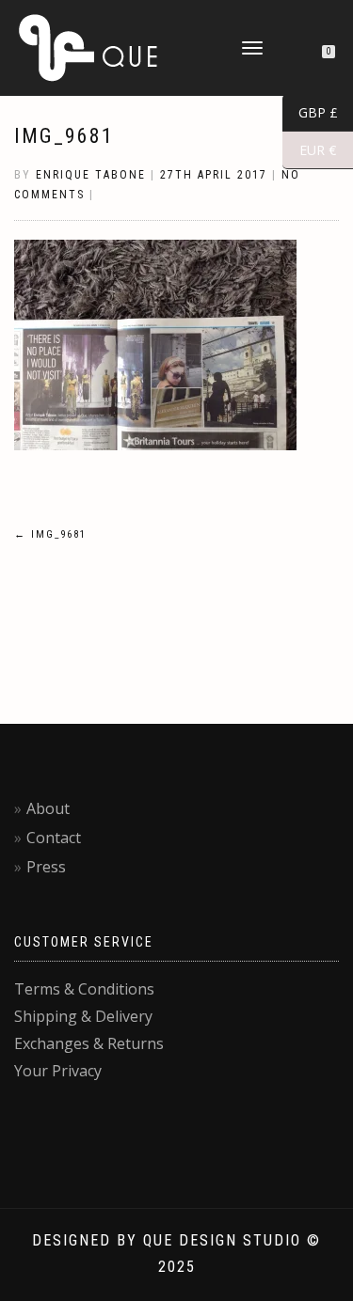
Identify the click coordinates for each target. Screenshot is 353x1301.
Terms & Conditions (84, 989)
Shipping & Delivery (83, 1016)
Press (46, 866)
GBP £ (310, 112)
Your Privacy (58, 1070)
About (48, 808)
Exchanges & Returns (89, 1043)
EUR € (309, 150)
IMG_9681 (64, 136)
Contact (53, 837)
